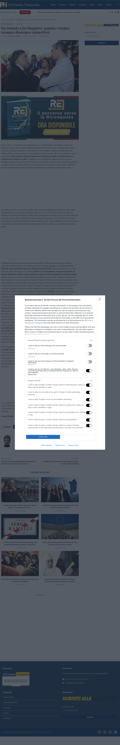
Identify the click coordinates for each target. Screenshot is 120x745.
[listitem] (60, 340)
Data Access (60, 445)
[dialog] (60, 372)
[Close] (100, 300)
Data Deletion (47, 445)
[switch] (89, 345)
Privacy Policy (73, 445)
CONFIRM (43, 437)
